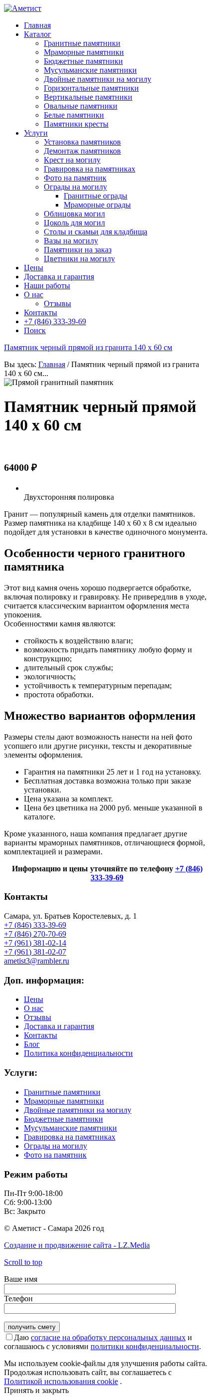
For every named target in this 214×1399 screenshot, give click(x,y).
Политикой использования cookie (61, 1381)
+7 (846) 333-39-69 (35, 925)
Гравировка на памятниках (69, 1137)
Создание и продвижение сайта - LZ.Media (77, 1245)
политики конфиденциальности (145, 1346)
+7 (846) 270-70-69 (35, 934)
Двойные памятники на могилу (77, 1110)
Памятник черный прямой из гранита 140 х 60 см (88, 347)
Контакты (40, 1035)
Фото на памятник (55, 1155)
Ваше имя (20, 1279)
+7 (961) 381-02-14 (35, 943)
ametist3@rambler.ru (36, 961)
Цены (33, 999)
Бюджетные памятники (63, 1119)
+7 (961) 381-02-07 (35, 952)
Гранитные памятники (62, 1092)
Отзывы (37, 1017)
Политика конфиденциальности (78, 1053)
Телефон (18, 1298)
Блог (32, 1044)
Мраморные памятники (64, 1101)
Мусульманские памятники (70, 1128)
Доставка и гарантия (59, 1026)
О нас (33, 1008)
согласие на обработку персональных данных (108, 1337)
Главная (51, 364)
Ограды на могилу (55, 1146)
